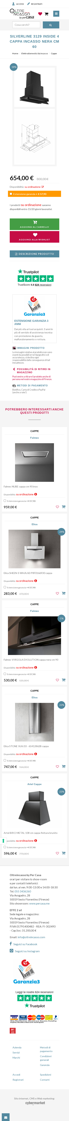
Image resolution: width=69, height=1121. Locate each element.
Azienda (17, 1047)
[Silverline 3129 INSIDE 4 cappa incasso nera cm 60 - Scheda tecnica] (34, 136)
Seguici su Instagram (27, 951)
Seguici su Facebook (25, 944)
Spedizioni (45, 1074)
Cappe (54, 53)
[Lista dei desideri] (40, 16)
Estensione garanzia (29, 193)
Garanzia (45, 1064)
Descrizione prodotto (36, 253)
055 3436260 (23, 891)
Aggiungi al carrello (34, 227)
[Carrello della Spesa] (47, 14)
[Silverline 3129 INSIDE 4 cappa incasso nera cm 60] (34, 88)
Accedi (20, 4)
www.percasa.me (39, 903)
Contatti (45, 1079)
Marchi (16, 1057)
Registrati (36, 4)
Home (15, 53)
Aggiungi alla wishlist (34, 239)
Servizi (16, 1052)
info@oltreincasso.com (31, 937)
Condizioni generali (45, 1058)
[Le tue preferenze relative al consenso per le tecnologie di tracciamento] (3, 840)
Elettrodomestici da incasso (34, 53)
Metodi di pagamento (46, 1049)
